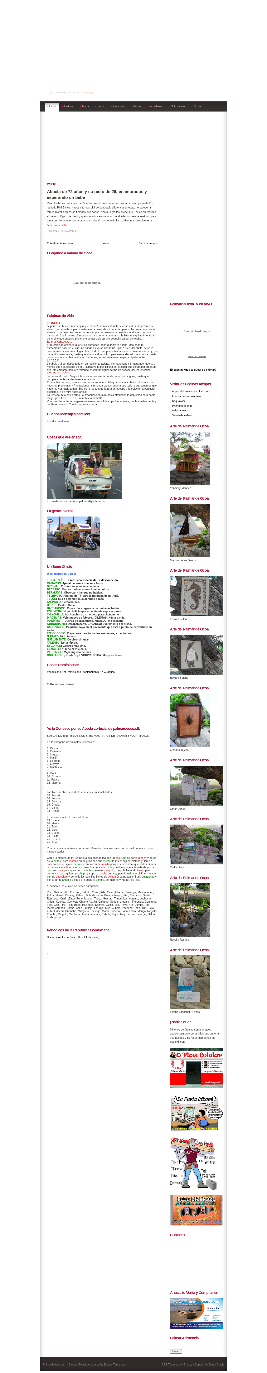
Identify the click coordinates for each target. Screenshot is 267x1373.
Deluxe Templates (115, 1364)
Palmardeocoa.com (72, 87)
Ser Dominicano (71, 671)
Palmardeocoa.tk (182, 405)
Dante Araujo (216, 1364)
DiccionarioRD (90, 671)
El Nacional (91, 937)
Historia (68, 106)
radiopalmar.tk (180, 410)
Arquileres (156, 106)
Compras (118, 106)
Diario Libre (53, 937)
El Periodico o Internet (60, 684)
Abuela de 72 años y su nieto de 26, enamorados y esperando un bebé (97, 194)
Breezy (188, 1364)
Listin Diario (69, 937)
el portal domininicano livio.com (191, 391)
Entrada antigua (148, 243)
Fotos (101, 106)
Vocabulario (54, 671)
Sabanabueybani (182, 415)
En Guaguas (107, 671)
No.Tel (198, 106)
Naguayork (178, 401)
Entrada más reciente (60, 243)
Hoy (80, 937)
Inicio (52, 106)
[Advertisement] (133, 29)
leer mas (147, 220)
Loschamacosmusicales (186, 396)
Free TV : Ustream (197, 356)
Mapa (85, 106)
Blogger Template (79, 1364)
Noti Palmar (178, 106)
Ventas (137, 106)
